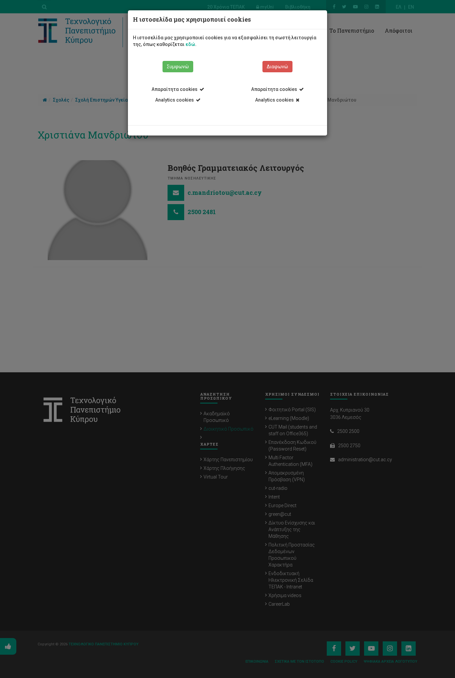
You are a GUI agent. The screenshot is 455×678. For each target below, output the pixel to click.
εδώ (190, 44)
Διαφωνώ (277, 66)
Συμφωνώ (178, 66)
